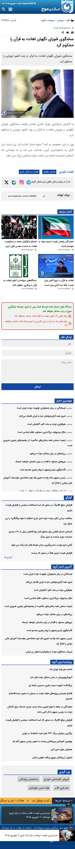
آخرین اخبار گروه (62, 566)
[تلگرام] (29, 182)
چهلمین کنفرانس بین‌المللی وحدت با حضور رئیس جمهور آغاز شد (42, 741)
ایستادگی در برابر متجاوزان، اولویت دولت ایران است (47, 574)
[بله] (14, 182)
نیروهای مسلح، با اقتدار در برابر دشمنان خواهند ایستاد (47, 622)
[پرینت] (67, 33)
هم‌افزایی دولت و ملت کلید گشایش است (53, 590)
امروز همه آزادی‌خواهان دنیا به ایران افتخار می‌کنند (49, 582)
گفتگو (69, 497)
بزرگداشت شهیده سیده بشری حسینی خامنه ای (50, 685)
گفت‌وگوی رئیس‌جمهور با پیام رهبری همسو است (49, 630)
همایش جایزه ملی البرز (61, 749)
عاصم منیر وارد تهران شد (60, 669)
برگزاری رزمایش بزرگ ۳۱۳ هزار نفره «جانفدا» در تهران (47, 733)
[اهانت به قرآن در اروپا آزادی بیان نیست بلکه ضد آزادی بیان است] (56, 266)
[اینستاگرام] (21, 182)
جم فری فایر (62, 788)
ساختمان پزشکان (28, 779)
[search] (3, 9)
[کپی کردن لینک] (27, 196)
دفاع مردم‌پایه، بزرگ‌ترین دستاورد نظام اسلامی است (48, 598)
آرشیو (9, 557)
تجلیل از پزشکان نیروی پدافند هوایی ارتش (52, 757)
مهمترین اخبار (64, 400)
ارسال (38, 387)
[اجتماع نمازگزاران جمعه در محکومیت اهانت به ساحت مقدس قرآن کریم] (19, 227)
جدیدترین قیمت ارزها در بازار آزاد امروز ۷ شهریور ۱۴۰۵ (31, 835)
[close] (69, 804)
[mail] (72, 33)
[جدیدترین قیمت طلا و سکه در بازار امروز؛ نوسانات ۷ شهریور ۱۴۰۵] (62, 815)
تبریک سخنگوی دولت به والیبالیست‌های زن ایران (49, 652)
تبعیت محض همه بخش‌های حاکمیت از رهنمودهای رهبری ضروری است (38, 606)
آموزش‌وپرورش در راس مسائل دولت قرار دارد (51, 677)
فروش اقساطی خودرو (56, 779)
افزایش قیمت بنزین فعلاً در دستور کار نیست (51, 553)
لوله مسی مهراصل (39, 788)
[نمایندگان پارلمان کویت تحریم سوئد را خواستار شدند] (56, 227)
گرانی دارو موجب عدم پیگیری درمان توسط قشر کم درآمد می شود (41, 545)
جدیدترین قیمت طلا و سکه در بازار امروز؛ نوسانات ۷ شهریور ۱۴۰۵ (29, 815)
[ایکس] (7, 182)
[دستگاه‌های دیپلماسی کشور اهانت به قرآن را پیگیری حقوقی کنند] (19, 266)
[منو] (10, 9)
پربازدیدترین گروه (62, 662)
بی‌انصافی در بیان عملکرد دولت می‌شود (54, 614)
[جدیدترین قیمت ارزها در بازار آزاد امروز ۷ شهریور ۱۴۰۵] (67, 835)
